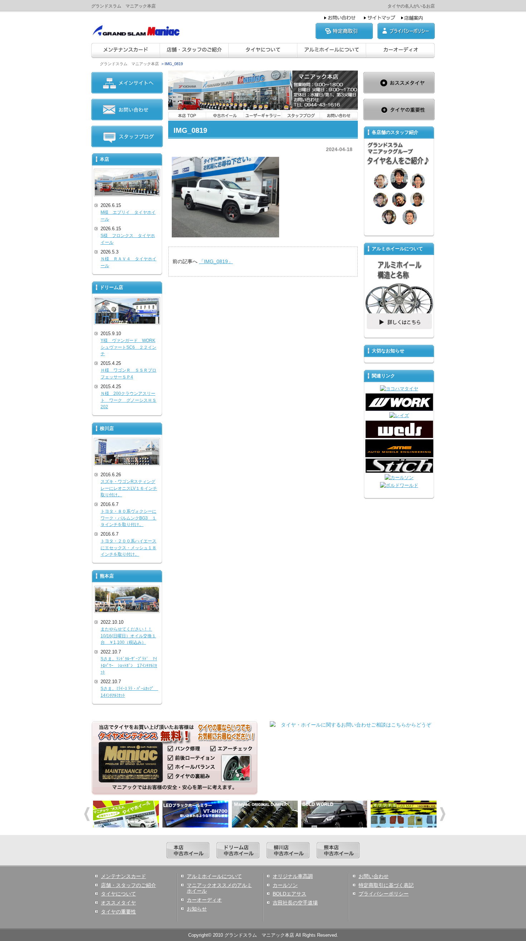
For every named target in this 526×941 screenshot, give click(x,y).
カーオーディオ (204, 900)
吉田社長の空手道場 (295, 903)
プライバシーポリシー (384, 894)
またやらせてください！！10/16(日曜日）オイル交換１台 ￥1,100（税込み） (128, 636)
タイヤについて (118, 894)
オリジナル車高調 (293, 876)
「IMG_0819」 (216, 261)
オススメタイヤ (118, 903)
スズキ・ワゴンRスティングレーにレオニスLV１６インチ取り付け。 (129, 488)
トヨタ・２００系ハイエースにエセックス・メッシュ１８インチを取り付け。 (128, 548)
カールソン (285, 885)
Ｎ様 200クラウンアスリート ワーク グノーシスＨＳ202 (128, 400)
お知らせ (197, 909)
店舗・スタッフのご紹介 (128, 885)
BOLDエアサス (289, 894)
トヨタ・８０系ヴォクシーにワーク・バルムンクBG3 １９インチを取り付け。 (128, 518)
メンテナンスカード (123, 876)
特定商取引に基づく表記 (386, 885)
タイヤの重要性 (118, 912)
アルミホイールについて (214, 876)
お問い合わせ (374, 876)
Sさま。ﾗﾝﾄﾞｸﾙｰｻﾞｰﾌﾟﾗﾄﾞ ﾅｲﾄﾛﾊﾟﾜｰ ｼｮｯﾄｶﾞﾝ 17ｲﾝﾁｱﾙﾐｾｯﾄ (129, 665)
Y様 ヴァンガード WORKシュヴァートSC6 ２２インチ (128, 347)
